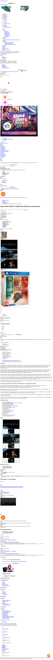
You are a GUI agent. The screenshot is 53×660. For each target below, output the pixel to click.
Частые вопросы (5, 603)
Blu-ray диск (10, 415)
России (47, 397)
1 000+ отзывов (5, 634)
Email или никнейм (13, 164)
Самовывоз (4, 45)
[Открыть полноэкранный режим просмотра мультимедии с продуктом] (15, 289)
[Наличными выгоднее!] (1, 318)
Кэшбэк (3, 583)
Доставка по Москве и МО (9, 42)
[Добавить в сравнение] (4, 546)
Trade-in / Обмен (5, 584)
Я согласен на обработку (10, 188)
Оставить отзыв (3, 473)
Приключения (7, 403)
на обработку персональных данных (20, 561)
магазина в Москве (23, 398)
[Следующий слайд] (3, 481)
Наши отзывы (7, 32)
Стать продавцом (5, 48)
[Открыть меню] (1, 71)
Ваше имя (12, 186)
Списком (2, 93)
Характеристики (3, 269)
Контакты (6, 31)
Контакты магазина (5, 610)
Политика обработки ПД (6, 611)
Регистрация (3, 176)
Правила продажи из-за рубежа (8, 616)
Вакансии (6, 36)
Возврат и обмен (5, 601)
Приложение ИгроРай (6, 604)
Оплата (3, 46)
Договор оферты (5, 612)
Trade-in (3, 47)
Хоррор (12, 403)
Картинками (6, 93)
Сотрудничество (5, 615)
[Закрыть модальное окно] (1, 159)
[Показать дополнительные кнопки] (0, 546)
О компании (7, 34)
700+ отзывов (4, 631)
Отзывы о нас (4, 614)
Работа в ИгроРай (5, 618)
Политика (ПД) (7, 35)
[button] (26, 349)
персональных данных (15, 188)
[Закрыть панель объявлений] (0, 12)
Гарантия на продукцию (6, 600)
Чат (1, 55)
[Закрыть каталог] (0, 198)
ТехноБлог (4, 593)
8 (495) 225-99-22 (3, 54)
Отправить (2, 189)
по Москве (41, 397)
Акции (3, 49)
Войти (6, 89)
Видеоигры (4, 202)
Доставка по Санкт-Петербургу (10, 44)
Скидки (3, 582)
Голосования (4, 594)
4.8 (3, 629)
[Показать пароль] (14, 166)
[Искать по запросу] (1, 76)
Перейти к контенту (4, 0)
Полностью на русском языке (12, 405)
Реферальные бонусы (6, 585)
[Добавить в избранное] (2, 546)
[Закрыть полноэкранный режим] (1, 229)
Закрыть (2, 496)
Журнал (3, 591)
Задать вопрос (3, 469)
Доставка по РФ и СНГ (9, 43)
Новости (4, 592)
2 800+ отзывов (5, 628)
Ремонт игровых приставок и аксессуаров (12, 39)
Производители (5, 613)
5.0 (3, 627)
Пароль (11, 165)
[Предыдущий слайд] (1, 481)
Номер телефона (13, 187)
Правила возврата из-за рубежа (7, 617)
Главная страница (5, 200)
